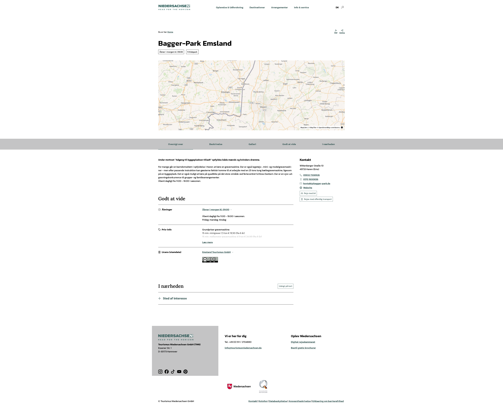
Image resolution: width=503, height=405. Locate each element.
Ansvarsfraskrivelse (300, 401)
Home (170, 32)
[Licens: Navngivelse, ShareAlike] (210, 261)
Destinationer (257, 7)
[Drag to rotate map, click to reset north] (161, 71)
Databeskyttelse (278, 401)
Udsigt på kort (285, 286)
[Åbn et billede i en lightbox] (175, 337)
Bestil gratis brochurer (303, 348)
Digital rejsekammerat (303, 342)
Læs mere (207, 242)
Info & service (301, 7)
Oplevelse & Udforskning (229, 7)
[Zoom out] (161, 67)
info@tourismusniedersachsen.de (243, 348)
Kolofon (263, 401)
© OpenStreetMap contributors (328, 127)
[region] (251, 95)
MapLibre (303, 127)
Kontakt (252, 401)
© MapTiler (313, 127)
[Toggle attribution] (341, 127)
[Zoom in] (161, 63)
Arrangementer (279, 7)
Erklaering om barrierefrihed (328, 401)
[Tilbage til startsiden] (174, 7)
